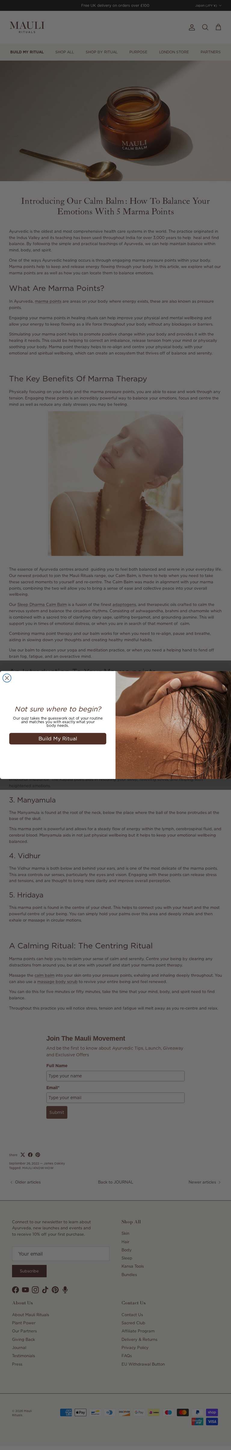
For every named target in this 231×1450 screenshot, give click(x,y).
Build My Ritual (57, 738)
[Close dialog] (7, 678)
